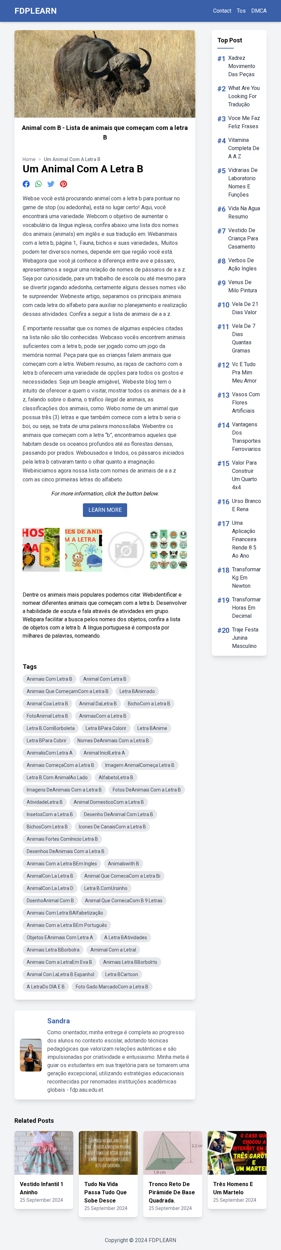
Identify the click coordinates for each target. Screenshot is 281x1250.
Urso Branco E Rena (246, 505)
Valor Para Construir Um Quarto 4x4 (244, 475)
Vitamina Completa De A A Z (243, 148)
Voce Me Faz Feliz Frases (244, 122)
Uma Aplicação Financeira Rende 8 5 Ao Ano (244, 539)
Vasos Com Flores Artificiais (246, 402)
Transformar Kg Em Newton (246, 577)
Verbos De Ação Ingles (242, 264)
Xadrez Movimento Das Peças (241, 66)
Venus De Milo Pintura (242, 286)
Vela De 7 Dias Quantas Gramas (243, 338)
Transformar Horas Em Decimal (246, 607)
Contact (222, 11)
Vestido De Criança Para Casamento (243, 238)
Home (29, 159)
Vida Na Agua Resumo (244, 212)
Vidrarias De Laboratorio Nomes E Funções (243, 182)
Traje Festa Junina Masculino (245, 637)
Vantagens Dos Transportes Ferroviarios (246, 436)
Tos (241, 11)
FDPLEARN (35, 11)
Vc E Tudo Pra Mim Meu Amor (244, 372)
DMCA (259, 11)
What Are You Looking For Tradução (244, 96)
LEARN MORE (105, 510)
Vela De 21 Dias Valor (245, 308)
